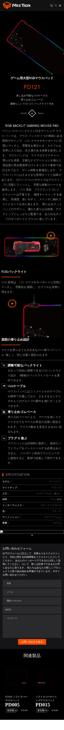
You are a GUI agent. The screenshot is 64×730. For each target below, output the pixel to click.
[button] (8, 689)
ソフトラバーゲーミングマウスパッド (46, 698)
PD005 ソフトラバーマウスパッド (16, 698)
